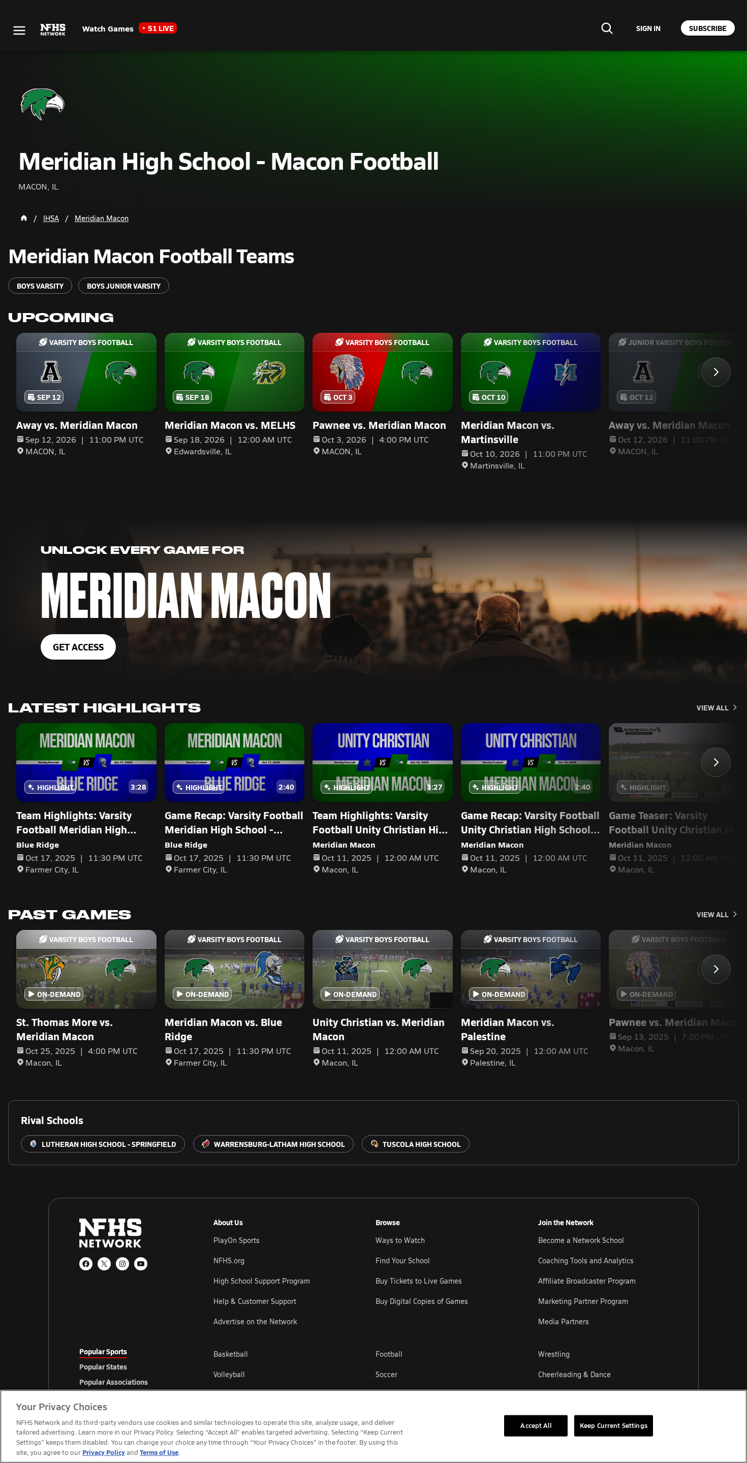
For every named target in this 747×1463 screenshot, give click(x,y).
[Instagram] (122, 1263)
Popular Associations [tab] (113, 1381)
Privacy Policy (103, 1452)
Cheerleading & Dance (574, 1374)
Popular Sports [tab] (103, 1351)
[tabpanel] (440, 1374)
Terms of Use (159, 1452)
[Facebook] (85, 1263)
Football (389, 1354)
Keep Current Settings (613, 1425)
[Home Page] (23, 218)
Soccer (386, 1374)
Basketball (230, 1354)
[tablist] (130, 1366)
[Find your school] (607, 28)
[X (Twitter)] (104, 1263)
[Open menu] (19, 30)
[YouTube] (140, 1263)
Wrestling (554, 1354)
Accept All (535, 1425)
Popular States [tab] (103, 1366)
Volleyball (229, 1374)
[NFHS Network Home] (53, 30)
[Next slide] (716, 372)
